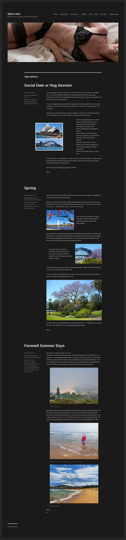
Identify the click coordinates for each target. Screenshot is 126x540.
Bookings (27, 99)
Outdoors (32, 200)
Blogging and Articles (30, 198)
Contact (104, 14)
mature (34, 101)
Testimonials (113, 14)
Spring (30, 188)
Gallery (83, 14)
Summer (27, 369)
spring (37, 206)
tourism (31, 208)
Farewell (26, 364)
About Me (64, 14)
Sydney (35, 103)
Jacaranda (27, 204)
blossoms (27, 202)
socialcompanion (29, 206)
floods (32, 364)
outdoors (31, 368)
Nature (26, 200)
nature (26, 368)
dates (26, 101)
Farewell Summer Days (44, 346)
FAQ (90, 14)
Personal (37, 200)
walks (31, 371)
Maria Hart (14, 13)
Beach (26, 360)
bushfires (31, 360)
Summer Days (34, 369)
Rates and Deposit (64, 167)
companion (33, 95)
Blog (96, 14)
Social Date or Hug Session (48, 85)
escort (33, 362)
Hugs (29, 101)
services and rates (73, 325)
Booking (26, 95)
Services (74, 14)
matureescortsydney (30, 366)
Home (56, 14)
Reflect (37, 368)
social (31, 103)
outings (26, 103)
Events (26, 97)
